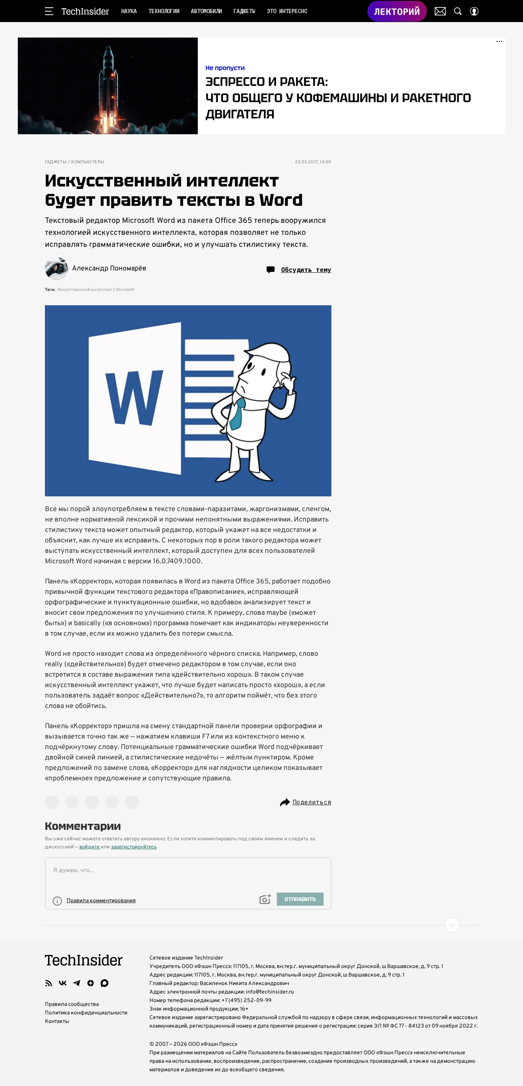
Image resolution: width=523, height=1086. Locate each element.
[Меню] (49, 11)
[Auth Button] (474, 11)
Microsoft (125, 289)
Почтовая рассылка (440, 11)
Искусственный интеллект (84, 289)
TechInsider (85, 11)
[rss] (49, 983)
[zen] (90, 983)
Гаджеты (56, 162)
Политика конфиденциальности (86, 1013)
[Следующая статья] (261, 925)
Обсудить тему (306, 270)
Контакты (57, 1021)
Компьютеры (87, 162)
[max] (104, 983)
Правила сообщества (72, 1004)
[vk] (63, 983)
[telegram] (77, 983)
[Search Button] (458, 11)
